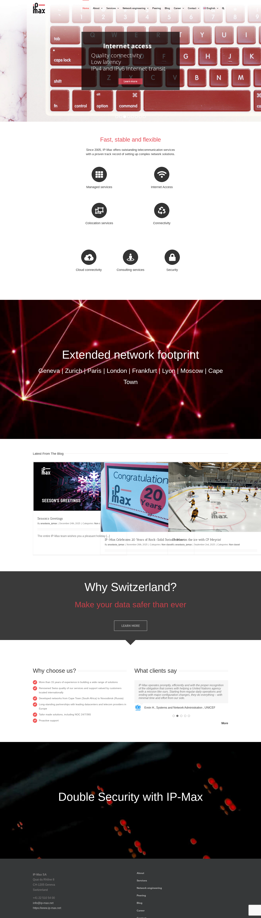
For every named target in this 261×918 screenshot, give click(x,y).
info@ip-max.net (43, 902)
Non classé (234, 544)
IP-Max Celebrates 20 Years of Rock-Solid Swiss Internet (144, 540)
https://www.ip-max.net (47, 907)
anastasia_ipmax (48, 523)
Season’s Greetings (50, 518)
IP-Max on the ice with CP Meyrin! (196, 540)
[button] (223, 8)
